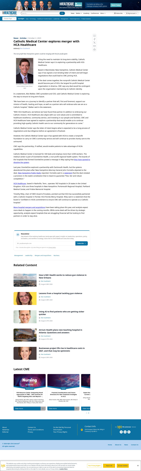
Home (110, 445)
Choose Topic (8, 19)
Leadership (56, 19)
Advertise (5, 430)
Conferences (95, 13)
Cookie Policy (63, 469)
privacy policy (52, 247)
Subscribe (80, 243)
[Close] (138, 465)
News (72, 13)
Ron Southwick (45, 281)
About (4, 427)
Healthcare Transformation (44, 19)
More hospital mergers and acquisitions (29, 207)
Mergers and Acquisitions (43, 255)
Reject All (109, 466)
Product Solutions (86, 19)
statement (68, 173)
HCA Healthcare (20, 183)
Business (56, 255)
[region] (70, 466)
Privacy (30, 432)
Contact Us (32, 427)
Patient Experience (75, 19)
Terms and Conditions (36, 430)
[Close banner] (138, 2)
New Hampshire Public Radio (29, 173)
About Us (118, 445)
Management (64, 19)
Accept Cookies (123, 466)
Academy (86, 13)
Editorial (5, 432)
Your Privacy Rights (60, 432)
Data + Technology (31, 19)
